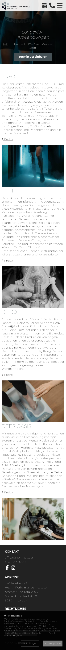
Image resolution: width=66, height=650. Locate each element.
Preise (8, 139)
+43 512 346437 (15, 562)
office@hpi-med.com (20, 557)
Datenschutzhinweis (49, 630)
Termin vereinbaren (33, 56)
